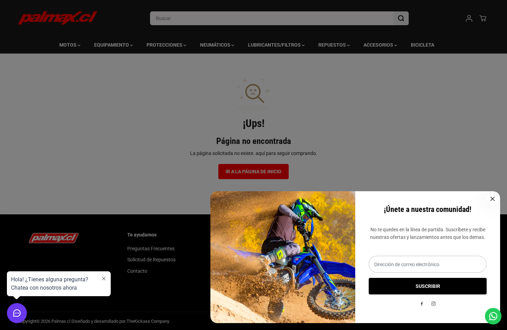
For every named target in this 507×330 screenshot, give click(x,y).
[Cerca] (492, 198)
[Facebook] (422, 304)
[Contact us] (493, 316)
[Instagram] (433, 304)
